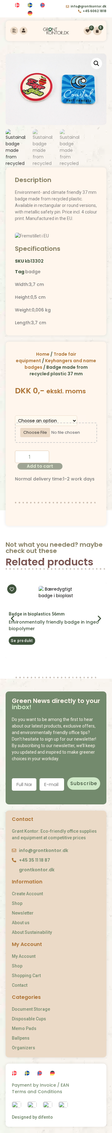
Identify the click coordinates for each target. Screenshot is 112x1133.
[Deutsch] (31, 13)
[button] (22, 641)
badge (32, 272)
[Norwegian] (43, 5)
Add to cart (40, 466)
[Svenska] (31, 5)
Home (42, 354)
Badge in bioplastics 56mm (37, 613)
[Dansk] (18, 5)
